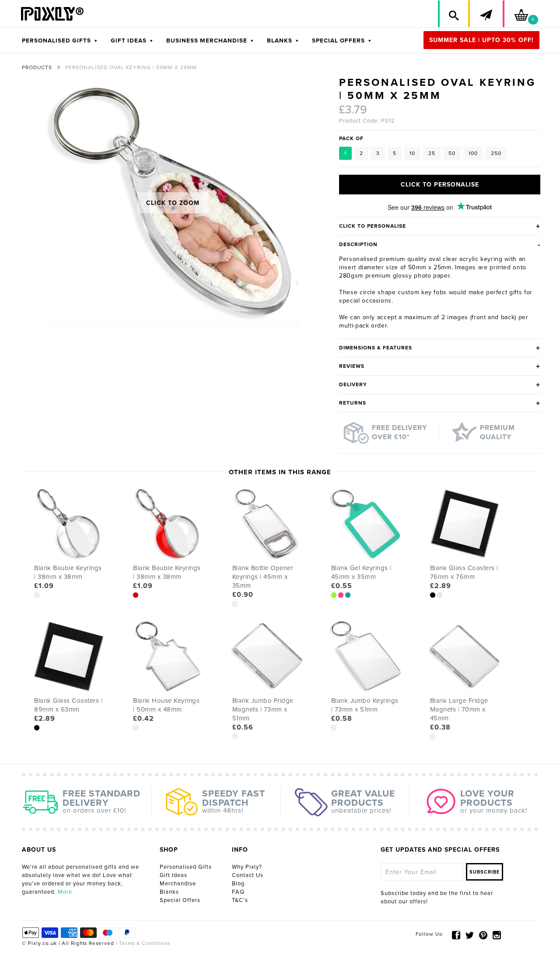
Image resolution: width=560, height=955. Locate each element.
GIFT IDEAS (132, 40)
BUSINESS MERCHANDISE (210, 40)
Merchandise (178, 883)
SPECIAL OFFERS (341, 40)
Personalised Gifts (186, 866)
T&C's (240, 900)
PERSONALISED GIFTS (60, 40)
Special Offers (180, 900)
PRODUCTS (37, 67)
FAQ (238, 891)
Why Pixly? (247, 866)
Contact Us (247, 875)
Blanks (169, 891)
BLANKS (283, 40)
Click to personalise (440, 184)
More (65, 891)
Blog (238, 883)
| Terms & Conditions (142, 943)
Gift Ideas (173, 875)
